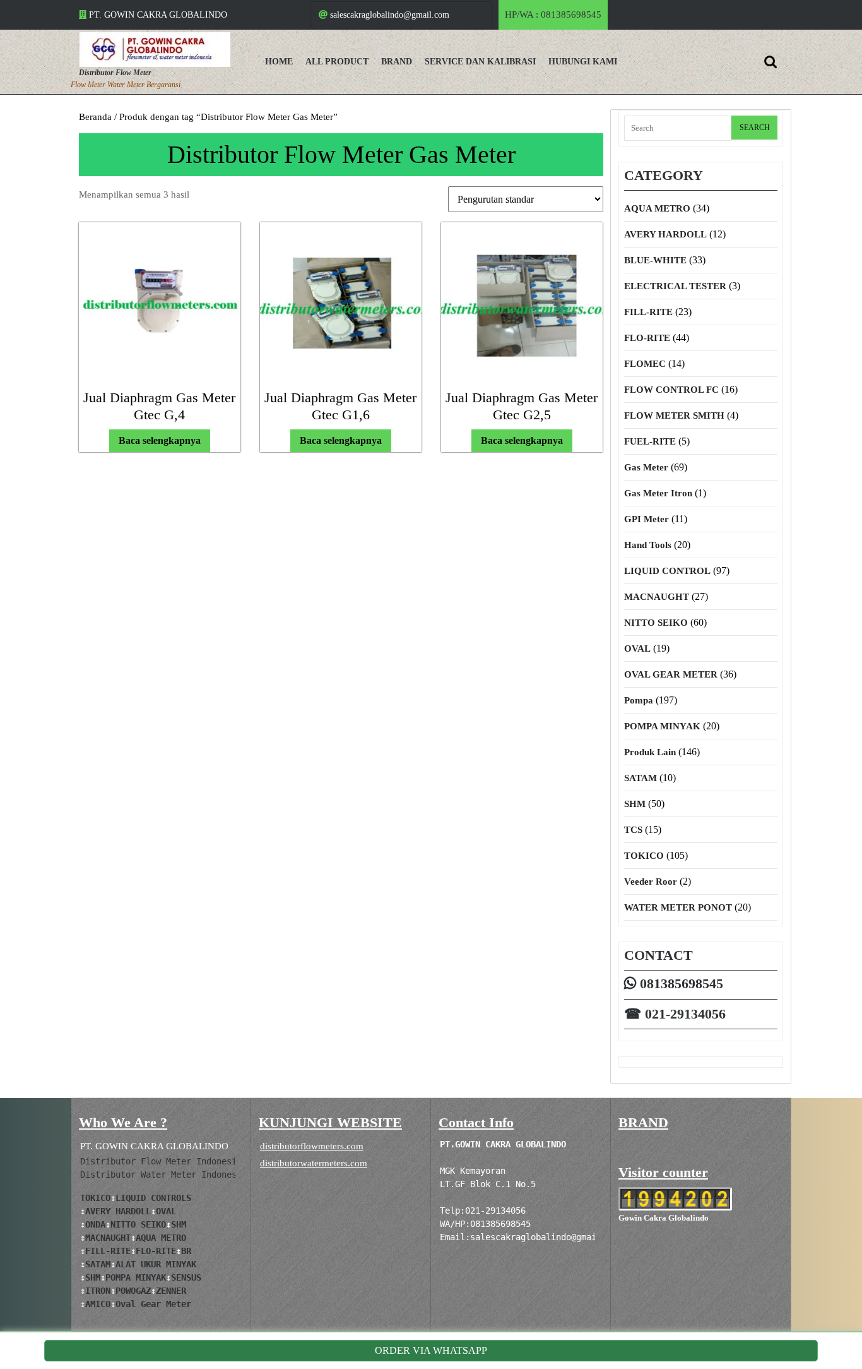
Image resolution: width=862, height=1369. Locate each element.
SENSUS (186, 1277)
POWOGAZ (133, 1291)
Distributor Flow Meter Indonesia (161, 1161)
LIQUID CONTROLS (153, 1198)
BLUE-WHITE (655, 260)
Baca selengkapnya (160, 440)
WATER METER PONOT (678, 907)
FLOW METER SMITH (674, 415)
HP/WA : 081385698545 (556, 19)
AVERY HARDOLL (665, 234)
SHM (635, 804)
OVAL (637, 648)
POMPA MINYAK (662, 726)
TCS (633, 830)
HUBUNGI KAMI (582, 61)
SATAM (640, 778)
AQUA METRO (657, 208)
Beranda (95, 117)
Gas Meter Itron (658, 493)
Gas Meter (646, 467)
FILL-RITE (648, 312)
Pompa (638, 700)
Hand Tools (647, 545)
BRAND (396, 61)
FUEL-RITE (650, 441)
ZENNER (171, 1291)
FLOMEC (645, 364)
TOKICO (644, 856)
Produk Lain (650, 752)
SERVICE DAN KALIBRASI (480, 61)
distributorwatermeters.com (313, 1163)
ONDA (95, 1224)
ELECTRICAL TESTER (675, 286)
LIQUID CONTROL (667, 571)
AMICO (97, 1304)
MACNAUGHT (656, 597)
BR (186, 1251)
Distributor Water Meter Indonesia (163, 1174)
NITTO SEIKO (656, 623)
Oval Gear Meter (153, 1304)
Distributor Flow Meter (115, 72)
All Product (337, 61)
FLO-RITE (647, 338)
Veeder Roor (650, 881)
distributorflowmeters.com (311, 1146)
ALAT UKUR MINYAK (155, 1264)
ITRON (97, 1291)
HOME (279, 61)
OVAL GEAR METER (670, 674)
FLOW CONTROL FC (671, 390)
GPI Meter (646, 519)
